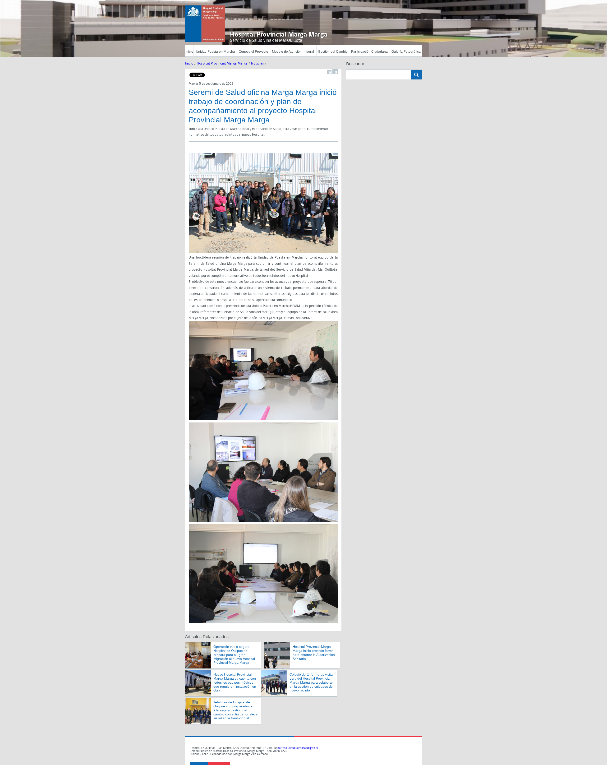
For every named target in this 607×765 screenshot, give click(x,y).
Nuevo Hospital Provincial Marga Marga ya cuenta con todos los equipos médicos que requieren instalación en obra (234, 682)
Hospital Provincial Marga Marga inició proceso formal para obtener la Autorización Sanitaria (314, 652)
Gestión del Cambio (333, 51)
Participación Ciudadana (369, 51)
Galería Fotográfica (406, 51)
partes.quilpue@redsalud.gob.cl (297, 748)
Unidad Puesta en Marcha (215, 51)
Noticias (257, 63)
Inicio (189, 51)
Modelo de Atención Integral (293, 51)
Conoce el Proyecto (253, 51)
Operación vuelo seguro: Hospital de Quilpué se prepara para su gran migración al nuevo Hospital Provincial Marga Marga (234, 654)
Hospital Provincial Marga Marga (222, 63)
